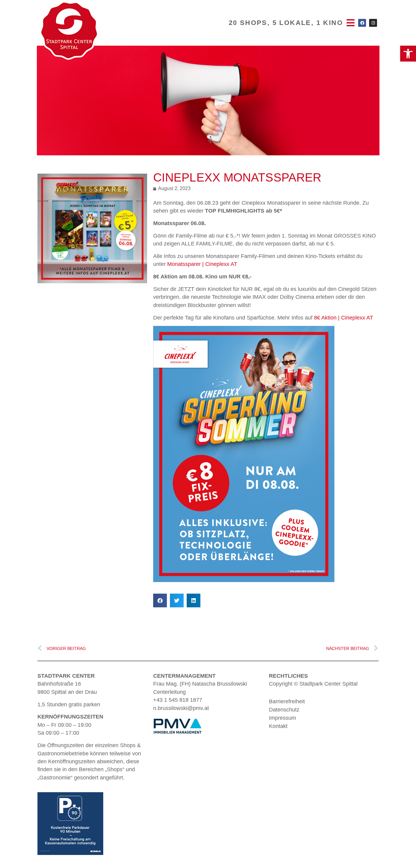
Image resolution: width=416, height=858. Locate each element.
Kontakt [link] (278, 726)
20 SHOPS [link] (248, 22)
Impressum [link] (282, 718)
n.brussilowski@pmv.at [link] (181, 708)
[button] (160, 600)
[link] (408, 54)
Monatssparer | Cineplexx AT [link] (202, 264)
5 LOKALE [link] (292, 22)
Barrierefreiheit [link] (287, 701)
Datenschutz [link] (284, 710)
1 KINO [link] (329, 22)
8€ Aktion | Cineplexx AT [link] (343, 318)
